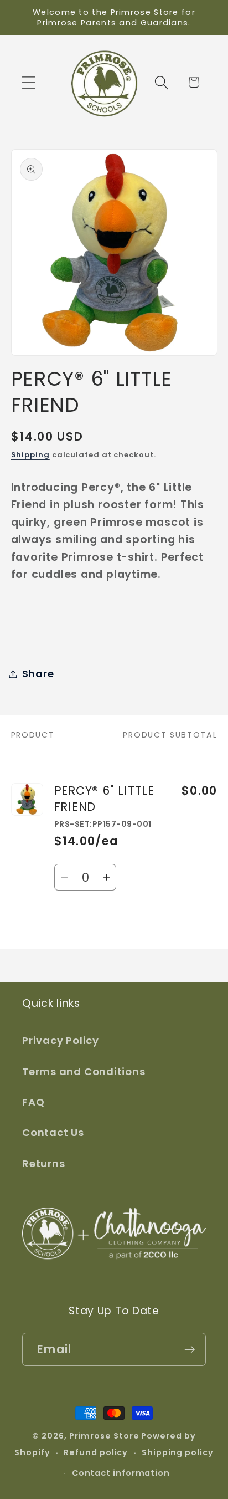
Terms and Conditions (84, 1071)
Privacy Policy (60, 1040)
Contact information (121, 1472)
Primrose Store (104, 1435)
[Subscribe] (189, 1350)
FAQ (33, 1102)
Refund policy (96, 1452)
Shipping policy (178, 1452)
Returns (43, 1163)
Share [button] (38, 674)
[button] (28, 82)
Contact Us (53, 1132)
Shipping (30, 454)
